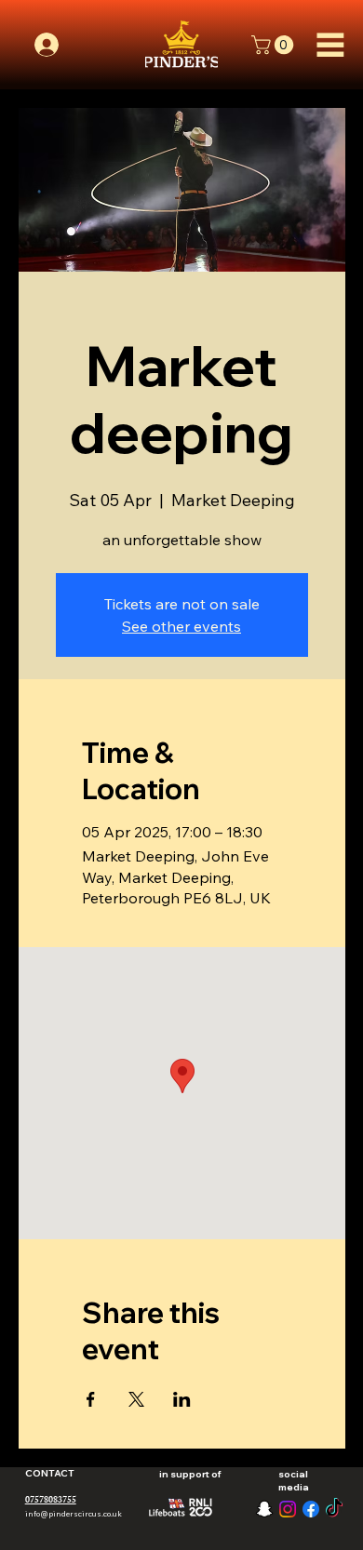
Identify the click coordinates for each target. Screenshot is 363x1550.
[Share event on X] (136, 1399)
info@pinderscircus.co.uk (73, 1513)
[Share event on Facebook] (91, 1399)
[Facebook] (311, 1509)
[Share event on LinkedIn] (182, 1399)
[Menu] (331, 45)
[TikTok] (334, 1509)
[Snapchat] (264, 1509)
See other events (181, 626)
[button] (274, 44)
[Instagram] (287, 1509)
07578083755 (50, 1500)
